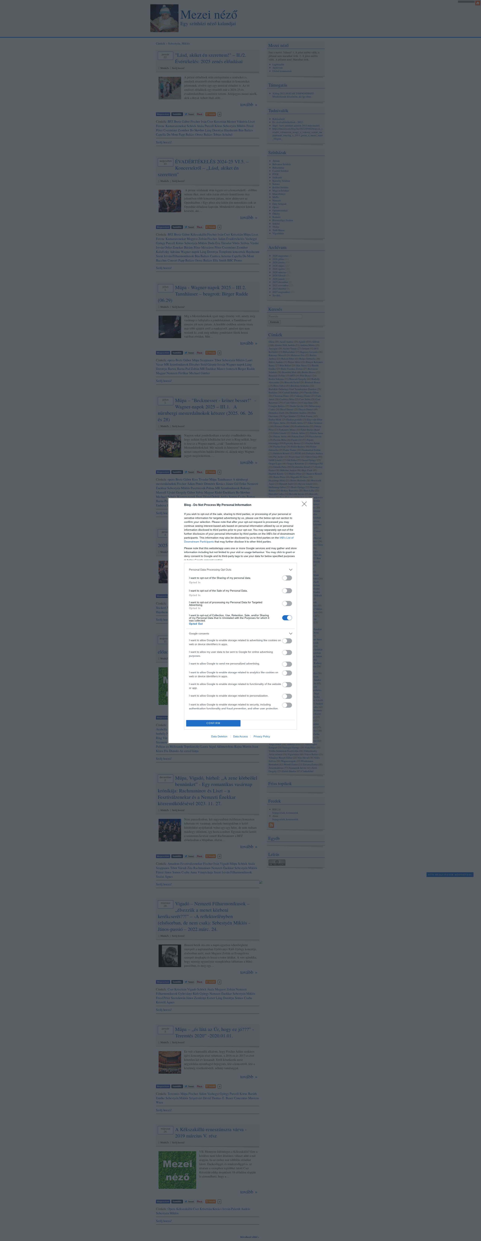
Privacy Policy (262, 736)
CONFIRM (213, 723)
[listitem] (240, 570)
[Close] (305, 505)
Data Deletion (219, 736)
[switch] (287, 577)
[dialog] (240, 620)
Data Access (240, 736)
